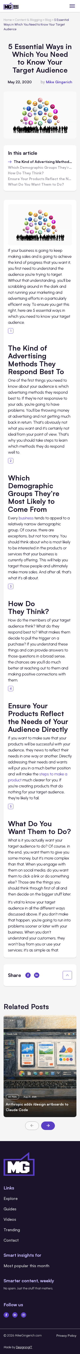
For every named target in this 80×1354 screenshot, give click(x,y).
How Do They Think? (26, 173)
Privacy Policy (66, 1335)
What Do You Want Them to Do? (36, 185)
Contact (11, 1240)
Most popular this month (26, 1265)
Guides (10, 1208)
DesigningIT (24, 1347)
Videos (10, 1219)
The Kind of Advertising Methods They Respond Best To (43, 162)
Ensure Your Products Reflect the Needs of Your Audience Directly (40, 179)
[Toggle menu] (72, 6)
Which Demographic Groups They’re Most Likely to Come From (40, 168)
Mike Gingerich (59, 82)
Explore (11, 1198)
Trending (12, 1229)
